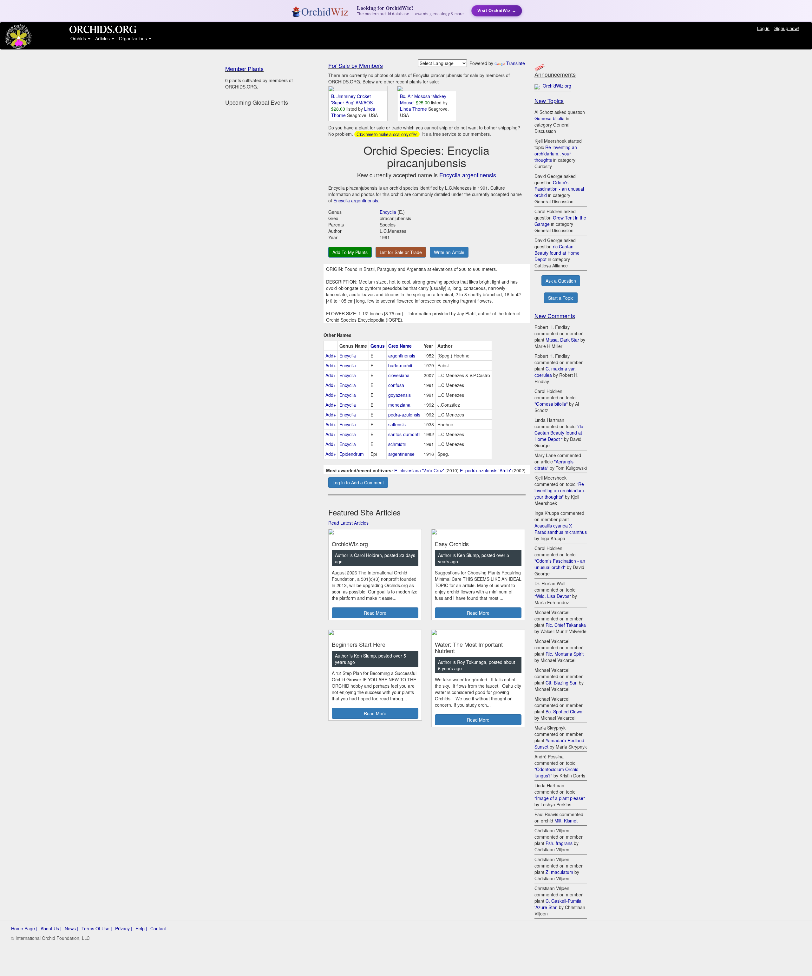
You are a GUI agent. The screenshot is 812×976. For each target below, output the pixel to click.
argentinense (401, 454)
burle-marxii (400, 365)
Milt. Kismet (566, 820)
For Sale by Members (355, 65)
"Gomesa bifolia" (551, 404)
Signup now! (786, 28)
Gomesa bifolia (549, 118)
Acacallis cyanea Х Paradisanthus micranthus (560, 528)
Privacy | (123, 928)
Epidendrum (351, 454)
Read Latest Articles (348, 523)
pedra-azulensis (404, 414)
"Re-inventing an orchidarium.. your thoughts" (560, 490)
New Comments (554, 315)
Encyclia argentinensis (467, 175)
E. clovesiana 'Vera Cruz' (419, 470)
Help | (141, 928)
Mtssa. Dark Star (562, 340)
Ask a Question (561, 281)
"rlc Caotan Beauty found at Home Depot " (558, 432)
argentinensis (401, 355)
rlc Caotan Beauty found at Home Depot (557, 252)
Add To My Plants (350, 252)
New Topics (549, 100)
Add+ (330, 355)
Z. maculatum (559, 872)
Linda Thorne (414, 109)
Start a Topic (560, 298)
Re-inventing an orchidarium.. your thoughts (555, 153)
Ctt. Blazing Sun (562, 682)
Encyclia (388, 212)
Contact (158, 928)
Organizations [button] (133, 38)
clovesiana (398, 375)
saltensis (397, 424)
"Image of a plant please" (559, 798)
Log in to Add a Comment (358, 482)
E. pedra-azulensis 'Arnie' (485, 470)
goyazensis (399, 395)
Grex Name (400, 346)
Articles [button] (103, 38)
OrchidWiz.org (557, 85)
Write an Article (449, 252)
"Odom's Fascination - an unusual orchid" (559, 564)
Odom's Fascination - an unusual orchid (559, 188)
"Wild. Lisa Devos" (552, 596)
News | (71, 928)
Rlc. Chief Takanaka (566, 625)
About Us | (51, 928)
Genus (377, 346)
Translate (515, 63)
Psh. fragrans (559, 843)
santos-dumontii (404, 434)
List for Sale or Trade (401, 252)
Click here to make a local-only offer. (387, 134)
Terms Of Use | (97, 928)
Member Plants (244, 68)
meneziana (399, 405)
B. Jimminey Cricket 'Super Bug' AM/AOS (352, 99)
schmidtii (397, 444)
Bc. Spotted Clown (564, 711)
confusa (396, 385)
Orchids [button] (78, 38)
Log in (763, 28)
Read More (375, 613)
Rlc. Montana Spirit (565, 654)
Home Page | (24, 928)
